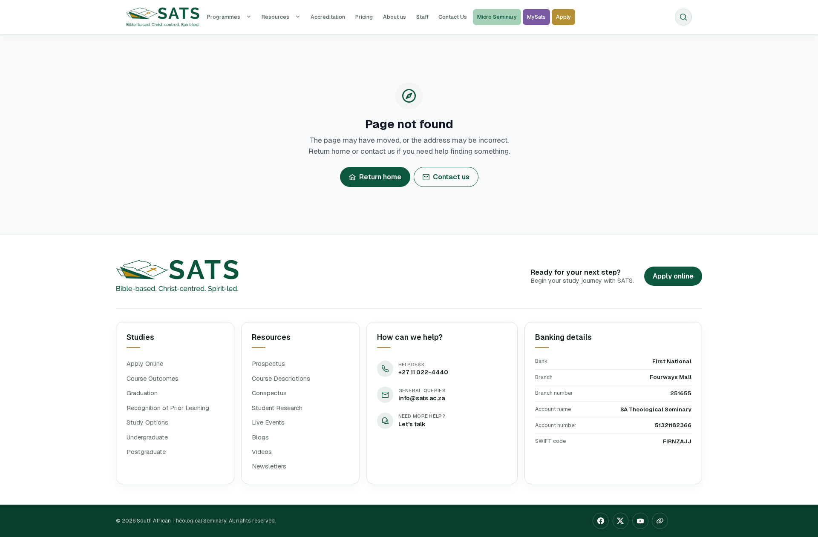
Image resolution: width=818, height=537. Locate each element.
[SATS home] (162, 17)
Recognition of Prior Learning (168, 408)
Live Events (268, 422)
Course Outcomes (153, 378)
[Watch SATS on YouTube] (640, 524)
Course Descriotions (281, 378)
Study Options (147, 422)
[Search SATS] (683, 17)
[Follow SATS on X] (621, 524)
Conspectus (269, 393)
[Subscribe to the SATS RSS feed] (660, 524)
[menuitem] (229, 17)
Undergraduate (147, 437)
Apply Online (145, 364)
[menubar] (389, 17)
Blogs (260, 437)
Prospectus (268, 364)
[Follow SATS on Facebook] (601, 524)
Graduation (142, 393)
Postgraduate (146, 452)
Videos (262, 452)
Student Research (277, 408)
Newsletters (269, 466)
